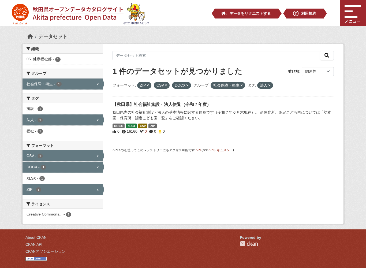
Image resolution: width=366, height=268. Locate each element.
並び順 (293, 71)
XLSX (131, 126)
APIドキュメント (220, 150)
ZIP (152, 126)
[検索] (327, 55)
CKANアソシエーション (45, 251)
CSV (143, 126)
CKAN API (33, 244)
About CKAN (36, 237)
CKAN (249, 244)
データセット (53, 36)
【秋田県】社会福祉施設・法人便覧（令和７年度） (162, 104)
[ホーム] (30, 36)
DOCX (118, 126)
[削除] (148, 85)
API (198, 150)
